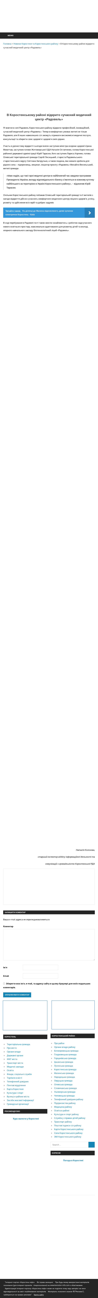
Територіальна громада (18, 1044)
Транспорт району (63, 1121)
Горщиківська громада (65, 1058)
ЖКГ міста (12, 1059)
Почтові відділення (16, 1085)
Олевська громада (63, 1084)
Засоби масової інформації (20, 1100)
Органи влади (14, 1051)
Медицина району (63, 1106)
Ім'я (5, 967)
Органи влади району (64, 1047)
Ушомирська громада (64, 1091)
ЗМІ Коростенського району (67, 1136)
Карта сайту (39, 1295)
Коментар (8, 926)
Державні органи (15, 1055)
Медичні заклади (15, 1066)
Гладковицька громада (65, 1054)
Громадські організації (18, 1104)
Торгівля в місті (14, 1077)
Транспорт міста (15, 1063)
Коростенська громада (65, 1069)
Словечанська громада (65, 1088)
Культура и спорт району (66, 1114)
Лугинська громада (63, 1065)
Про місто (12, 1048)
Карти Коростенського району (68, 1129)
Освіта (10, 1070)
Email (6, 976)
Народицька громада (64, 1077)
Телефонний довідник (17, 1081)
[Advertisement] (49, 22)
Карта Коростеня (15, 1089)
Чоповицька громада (64, 1095)
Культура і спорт (15, 1092)
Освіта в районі (61, 1110)
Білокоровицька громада (66, 1050)
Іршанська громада (63, 1062)
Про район (59, 1043)
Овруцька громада (63, 1080)
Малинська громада (64, 1073)
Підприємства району (65, 1103)
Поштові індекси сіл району (67, 1125)
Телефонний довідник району (68, 1099)
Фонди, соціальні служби (19, 1074)
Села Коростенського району (68, 1133)
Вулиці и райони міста (18, 1096)
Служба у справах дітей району (69, 1118)
